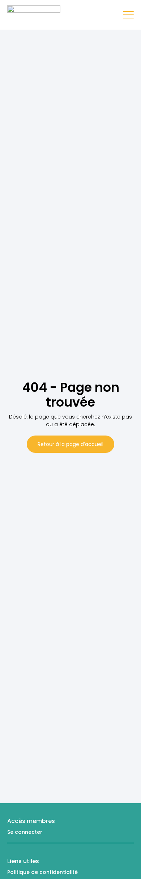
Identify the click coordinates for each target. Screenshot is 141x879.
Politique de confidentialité (42, 872)
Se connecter (24, 832)
